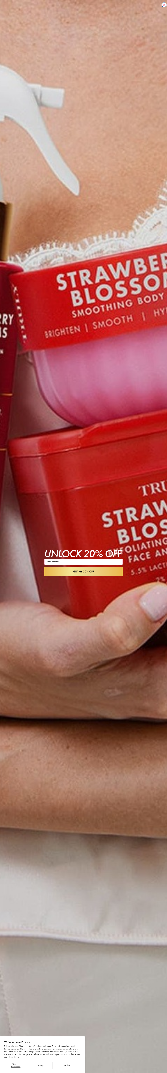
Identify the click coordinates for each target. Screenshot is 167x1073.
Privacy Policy (13, 1057)
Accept (41, 1065)
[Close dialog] (164, 5)
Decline (67, 1065)
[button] (83, 571)
